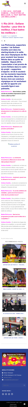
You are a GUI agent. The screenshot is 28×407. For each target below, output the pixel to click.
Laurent (5, 36)
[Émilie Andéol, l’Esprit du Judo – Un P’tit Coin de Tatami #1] (14, 277)
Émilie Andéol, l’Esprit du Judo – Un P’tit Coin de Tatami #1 (14, 289)
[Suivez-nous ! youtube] (12, 394)
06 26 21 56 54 (7, 377)
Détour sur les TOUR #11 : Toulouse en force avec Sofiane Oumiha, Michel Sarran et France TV (14, 264)
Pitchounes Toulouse (8, 37)
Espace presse (13, 404)
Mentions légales (13, 406)
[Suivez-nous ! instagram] (6, 394)
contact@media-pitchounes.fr (11, 379)
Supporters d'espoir (18, 37)
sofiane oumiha (9, 238)
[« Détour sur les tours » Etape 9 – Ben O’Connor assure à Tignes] (14, 326)
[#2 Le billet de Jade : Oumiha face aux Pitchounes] (14, 302)
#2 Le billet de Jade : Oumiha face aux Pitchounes (14, 313)
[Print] (5, 40)
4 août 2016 (14, 36)
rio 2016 (3, 238)
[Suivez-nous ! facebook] (3, 394)
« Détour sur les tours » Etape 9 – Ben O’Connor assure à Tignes (14, 338)
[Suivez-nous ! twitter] (9, 394)
